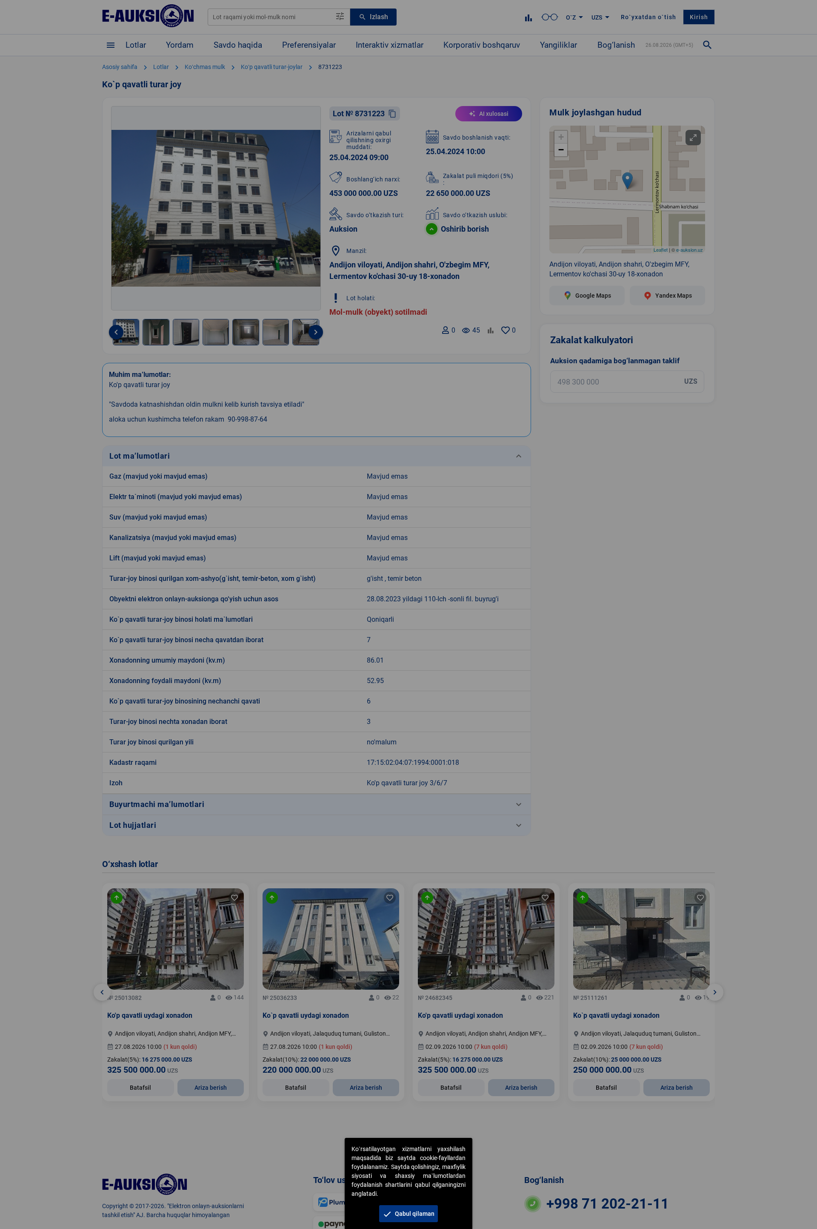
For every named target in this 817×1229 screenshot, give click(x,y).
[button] (408, 1213)
